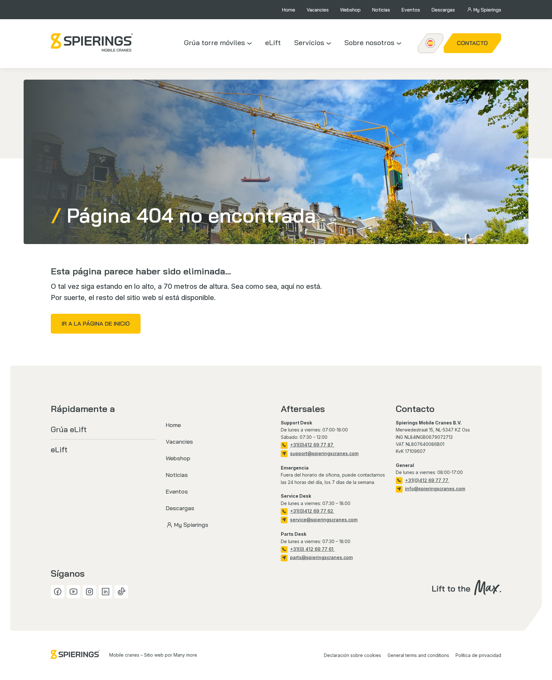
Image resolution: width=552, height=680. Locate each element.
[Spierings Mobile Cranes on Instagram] (89, 591)
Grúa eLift (69, 429)
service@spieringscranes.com (323, 519)
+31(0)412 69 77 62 (312, 511)
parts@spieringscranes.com (321, 557)
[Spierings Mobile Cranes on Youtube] (73, 591)
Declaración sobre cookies (352, 655)
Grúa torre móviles (214, 42)
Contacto (472, 43)
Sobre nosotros (369, 42)
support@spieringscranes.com (324, 453)
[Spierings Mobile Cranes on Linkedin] (105, 591)
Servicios (309, 42)
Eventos (411, 10)
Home (288, 10)
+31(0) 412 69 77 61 (312, 549)
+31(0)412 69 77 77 (427, 480)
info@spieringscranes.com (435, 488)
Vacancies (318, 10)
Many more (185, 655)
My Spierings (487, 10)
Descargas (443, 10)
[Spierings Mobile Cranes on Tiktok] (121, 591)
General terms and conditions (418, 655)
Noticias (381, 10)
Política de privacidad (478, 655)
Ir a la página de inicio (96, 323)
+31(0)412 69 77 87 (312, 444)
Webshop (350, 10)
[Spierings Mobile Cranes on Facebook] (57, 591)
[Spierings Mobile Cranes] (92, 42)
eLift (273, 42)
